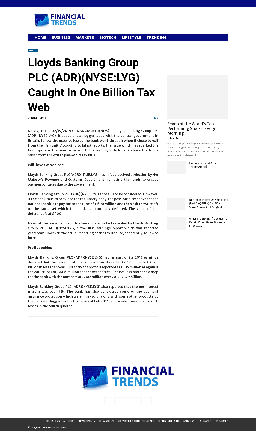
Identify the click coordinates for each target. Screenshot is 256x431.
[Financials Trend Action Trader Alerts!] (176, 167)
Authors (68, 421)
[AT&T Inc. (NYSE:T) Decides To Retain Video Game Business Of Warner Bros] (176, 223)
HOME (40, 37)
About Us (188, 421)
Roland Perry (174, 138)
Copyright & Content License (136, 421)
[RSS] (43, 3)
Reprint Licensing (169, 421)
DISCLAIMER (221, 421)
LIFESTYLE (131, 37)
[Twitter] (49, 3)
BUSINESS (61, 37)
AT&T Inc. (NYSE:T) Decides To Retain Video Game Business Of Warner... (208, 222)
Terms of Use (107, 421)
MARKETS (84, 37)
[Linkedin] (37, 3)
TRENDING (156, 37)
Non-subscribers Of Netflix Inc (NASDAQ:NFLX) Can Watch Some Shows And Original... (208, 203)
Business (33, 50)
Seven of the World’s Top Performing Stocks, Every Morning (191, 128)
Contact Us (52, 421)
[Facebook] (31, 3)
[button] (223, 38)
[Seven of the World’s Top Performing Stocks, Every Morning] (197, 97)
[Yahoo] (55, 3)
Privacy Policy (86, 421)
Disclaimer (204, 421)
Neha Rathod (38, 117)
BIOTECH (107, 37)
